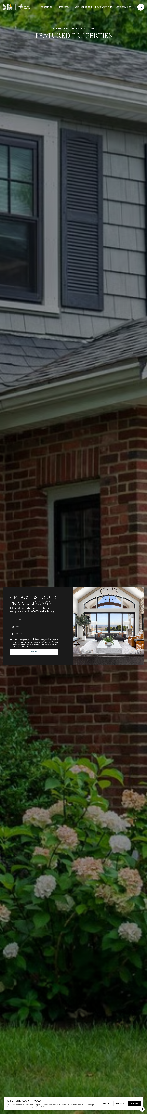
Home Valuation (104, 7)
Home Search (64, 7)
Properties (46, 7)
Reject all (106, 1103)
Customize (120, 1103)
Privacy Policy (24, 646)
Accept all (134, 1103)
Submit (34, 652)
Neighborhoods (83, 7)
